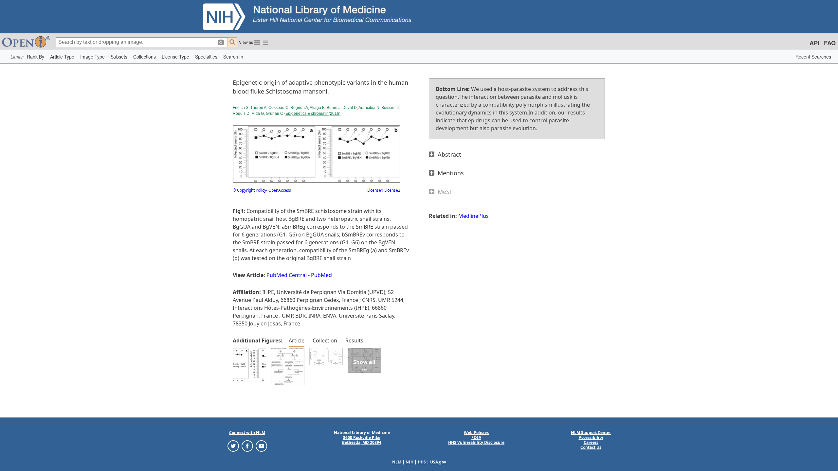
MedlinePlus (473, 215)
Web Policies (476, 432)
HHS (422, 462)
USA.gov (438, 462)
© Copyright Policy (249, 190)
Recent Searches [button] (813, 56)
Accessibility (591, 437)
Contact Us (590, 447)
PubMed (321, 275)
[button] (36, 56)
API (814, 43)
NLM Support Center (591, 432)
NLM (396, 462)
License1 (375, 190)
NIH (409, 462)
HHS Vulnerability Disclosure (476, 442)
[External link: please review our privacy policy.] (233, 445)
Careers (591, 442)
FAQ (830, 43)
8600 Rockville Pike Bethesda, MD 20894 (361, 440)
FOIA (476, 437)
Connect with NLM (247, 432)
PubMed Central (286, 275)
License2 (391, 190)
